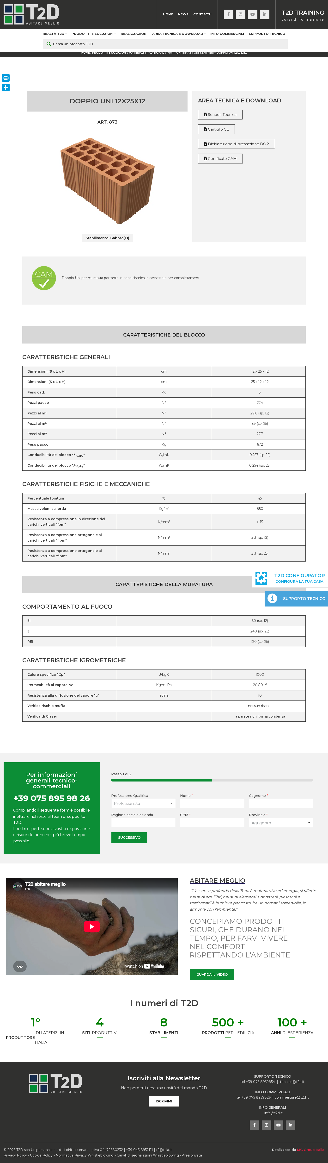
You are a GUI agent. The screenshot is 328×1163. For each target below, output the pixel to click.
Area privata (192, 1155)
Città (185, 815)
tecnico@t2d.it (292, 1082)
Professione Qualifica (129, 796)
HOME (85, 52)
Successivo (129, 837)
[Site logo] (31, 14)
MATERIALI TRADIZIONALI (147, 52)
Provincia (258, 815)
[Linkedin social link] (264, 14)
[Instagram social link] (240, 14)
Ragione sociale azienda (132, 815)
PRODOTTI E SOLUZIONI (109, 52)
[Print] (6, 78)
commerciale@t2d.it (292, 1097)
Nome (186, 796)
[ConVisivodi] (6, 87)
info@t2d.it (273, 1113)
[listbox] (143, 803)
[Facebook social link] (228, 14)
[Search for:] (165, 44)
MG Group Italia (310, 1150)
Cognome (258, 796)
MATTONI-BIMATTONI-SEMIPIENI (191, 52)
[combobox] (281, 822)
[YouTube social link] (252, 14)
